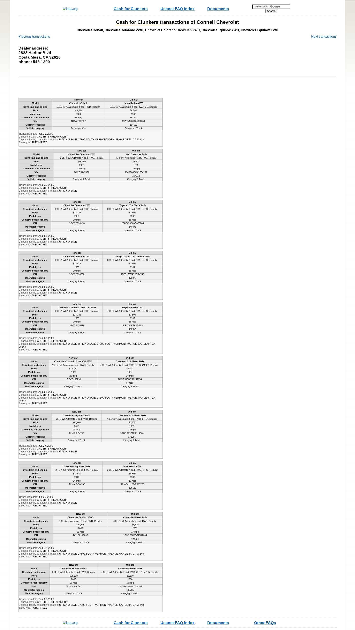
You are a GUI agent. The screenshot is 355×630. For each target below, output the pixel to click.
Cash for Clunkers (131, 9)
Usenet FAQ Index (177, 9)
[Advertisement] (95, 88)
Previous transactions (34, 36)
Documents (218, 9)
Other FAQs (265, 623)
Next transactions (324, 36)
